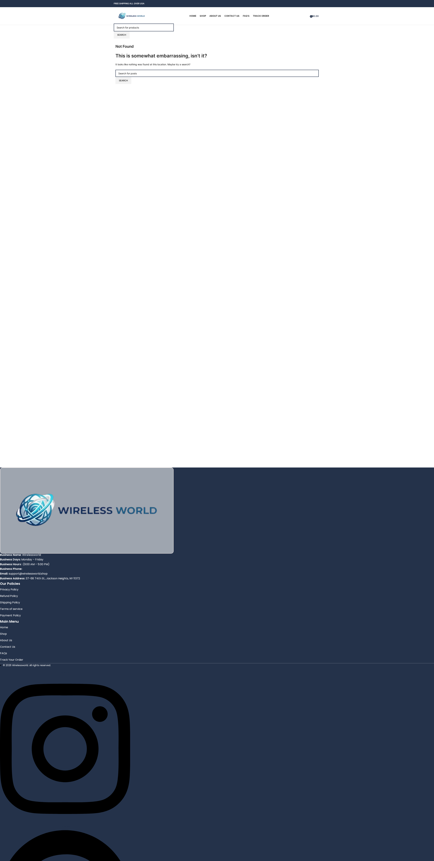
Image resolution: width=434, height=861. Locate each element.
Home (4, 627)
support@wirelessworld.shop (28, 574)
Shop (3, 634)
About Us (6, 640)
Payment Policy (10, 615)
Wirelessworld (31, 555)
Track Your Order (11, 660)
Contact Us (7, 647)
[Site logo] (131, 15)
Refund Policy (9, 596)
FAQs (3, 653)
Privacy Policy (9, 589)
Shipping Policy (10, 602)
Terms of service (11, 609)
